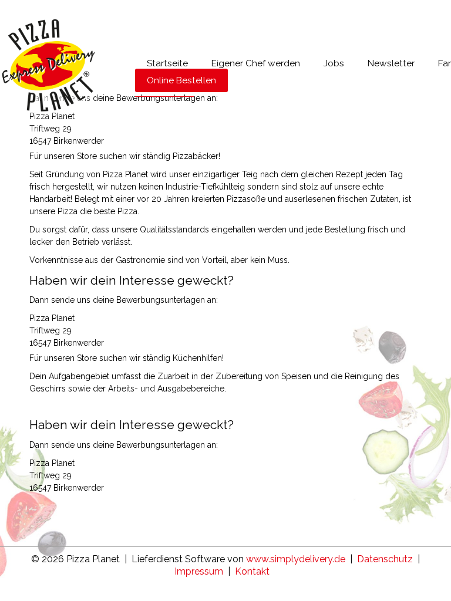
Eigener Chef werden (255, 63)
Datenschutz (385, 559)
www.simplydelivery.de (295, 559)
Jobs (334, 63)
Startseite (167, 63)
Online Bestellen (181, 80)
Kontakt (252, 571)
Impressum (198, 571)
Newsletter (391, 63)
